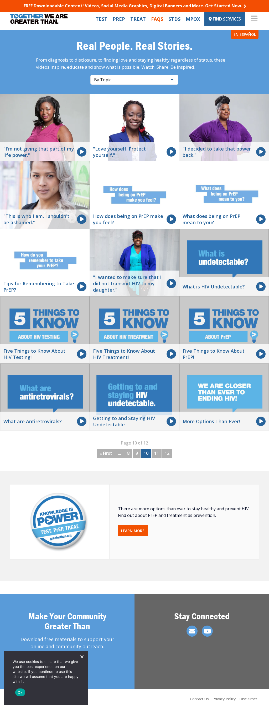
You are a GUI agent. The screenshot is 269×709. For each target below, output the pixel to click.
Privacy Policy (224, 698)
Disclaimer (248, 698)
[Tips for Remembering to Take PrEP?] (45, 262)
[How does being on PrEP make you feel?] (134, 195)
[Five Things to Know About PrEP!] (224, 329)
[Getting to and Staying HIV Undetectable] (134, 397)
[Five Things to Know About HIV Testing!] (45, 329)
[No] (81, 656)
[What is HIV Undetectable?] (224, 262)
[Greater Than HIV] (39, 19)
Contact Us (199, 698)
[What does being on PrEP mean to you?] (224, 195)
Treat (138, 19)
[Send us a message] (192, 631)
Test (101, 19)
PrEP (119, 19)
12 (167, 453)
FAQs (157, 19)
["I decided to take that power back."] (224, 127)
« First (106, 453)
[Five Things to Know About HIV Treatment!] (134, 329)
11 (156, 453)
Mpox (193, 19)
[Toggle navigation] (254, 18)
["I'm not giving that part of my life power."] (45, 127)
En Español (245, 34)
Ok (20, 692)
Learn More (132, 530)
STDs (174, 19)
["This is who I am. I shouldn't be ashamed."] (45, 195)
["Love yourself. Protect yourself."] (134, 127)
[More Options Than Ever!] (224, 397)
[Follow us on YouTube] (207, 631)
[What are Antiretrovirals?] (45, 397)
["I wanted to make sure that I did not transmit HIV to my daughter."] (134, 262)
